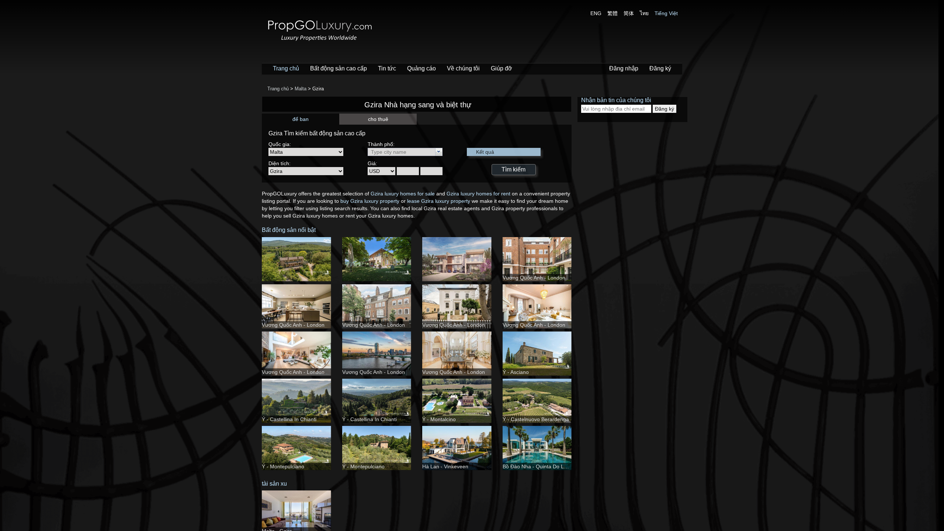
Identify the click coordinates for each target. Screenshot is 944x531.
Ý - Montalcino (439, 419)
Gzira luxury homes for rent (478, 194)
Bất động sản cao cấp (338, 68)
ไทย (644, 13)
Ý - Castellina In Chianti (289, 419)
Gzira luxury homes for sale (403, 194)
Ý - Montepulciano (283, 466)
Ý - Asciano (516, 372)
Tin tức (387, 68)
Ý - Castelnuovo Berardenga (536, 419)
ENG (595, 13)
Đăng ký (660, 68)
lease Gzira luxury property (438, 201)
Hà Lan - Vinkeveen (445, 466)
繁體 (612, 13)
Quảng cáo (421, 68)
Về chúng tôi (463, 68)
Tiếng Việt (666, 13)
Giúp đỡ (501, 68)
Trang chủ (286, 68)
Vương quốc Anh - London (534, 278)
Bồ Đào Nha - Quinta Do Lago (538, 466)
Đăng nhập (623, 68)
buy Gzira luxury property (369, 201)
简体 (629, 13)
